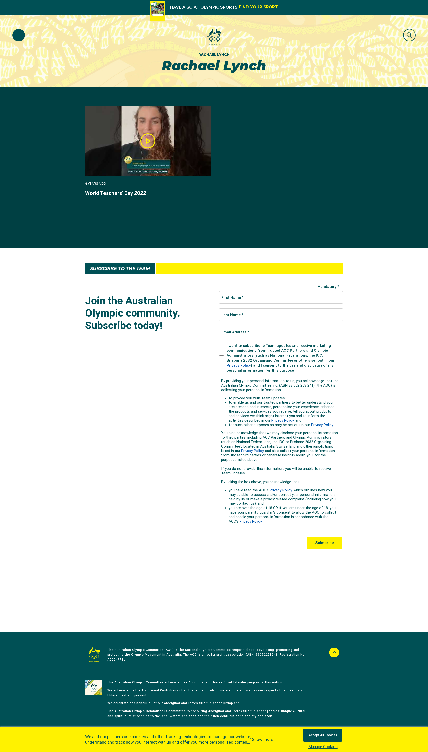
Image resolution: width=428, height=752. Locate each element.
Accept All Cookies (322, 735)
